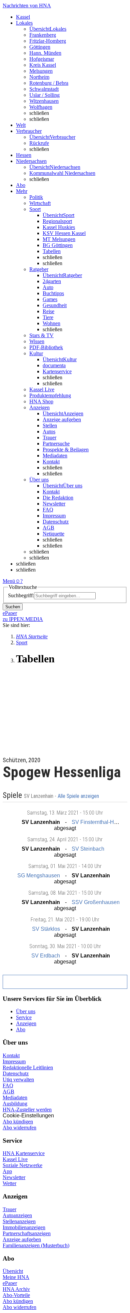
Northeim (39, 77)
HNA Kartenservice (24, 1153)
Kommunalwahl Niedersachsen (62, 173)
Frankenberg (42, 35)
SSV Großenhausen (96, 902)
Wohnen (51, 323)
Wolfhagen (40, 107)
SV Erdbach (45, 955)
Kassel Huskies (59, 227)
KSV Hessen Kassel (64, 233)
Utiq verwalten (18, 1079)
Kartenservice (57, 371)
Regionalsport (57, 221)
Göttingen (39, 47)
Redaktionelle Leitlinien (28, 1067)
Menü (9, 581)
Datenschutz (56, 521)
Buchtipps (53, 293)
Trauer (49, 437)
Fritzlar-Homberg (47, 41)
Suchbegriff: (21, 595)
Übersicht (13, 1271)
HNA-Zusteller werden (27, 1109)
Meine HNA (16, 1277)
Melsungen (41, 71)
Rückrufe (39, 143)
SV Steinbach (88, 849)
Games (50, 299)
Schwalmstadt (44, 89)
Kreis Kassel (42, 65)
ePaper (10, 1283)
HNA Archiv (16, 1289)
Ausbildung (15, 1103)
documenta (54, 365)
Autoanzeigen (17, 1215)
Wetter (9, 1183)
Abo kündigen (18, 1121)
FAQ (48, 509)
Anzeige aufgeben (62, 419)
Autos (49, 431)
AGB (48, 527)
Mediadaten (55, 455)
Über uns (25, 1011)
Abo (20, 1029)
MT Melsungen (59, 239)
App (7, 1171)
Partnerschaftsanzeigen (27, 1233)
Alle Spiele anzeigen (79, 796)
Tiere (48, 317)
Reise (48, 311)
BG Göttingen (58, 245)
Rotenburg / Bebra (48, 83)
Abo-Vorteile (16, 1295)
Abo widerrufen (19, 1127)
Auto (48, 287)
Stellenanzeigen (19, 1221)
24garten (52, 281)
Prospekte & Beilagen (66, 449)
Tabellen (52, 251)
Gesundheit (55, 305)
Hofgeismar (41, 59)
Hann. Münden (45, 53)
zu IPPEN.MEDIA (23, 619)
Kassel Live (15, 1159)
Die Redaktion (58, 497)
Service (24, 1017)
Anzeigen (26, 1023)
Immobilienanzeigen (24, 1227)
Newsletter (54, 503)
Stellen (50, 425)
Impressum (54, 515)
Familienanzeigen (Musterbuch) (36, 1245)
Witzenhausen (44, 101)
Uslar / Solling (44, 95)
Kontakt (51, 461)
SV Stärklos (46, 929)
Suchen (12, 606)
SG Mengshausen (38, 875)
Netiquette (53, 533)
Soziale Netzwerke (22, 1165)
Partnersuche (56, 443)
